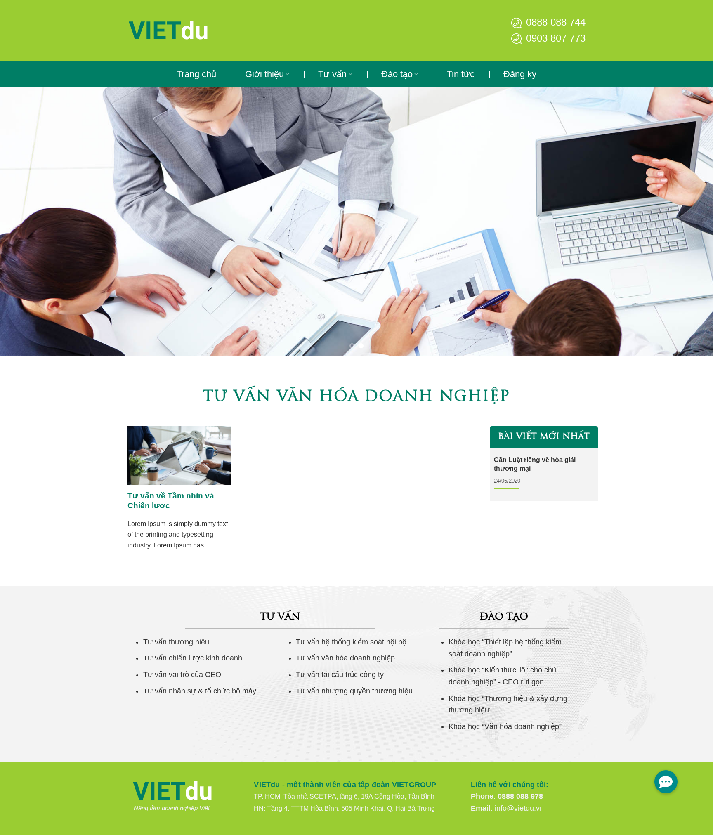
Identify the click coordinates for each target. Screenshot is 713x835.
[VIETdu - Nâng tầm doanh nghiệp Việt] (193, 30)
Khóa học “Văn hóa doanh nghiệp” (505, 726)
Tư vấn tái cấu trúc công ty (340, 674)
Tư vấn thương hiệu (176, 642)
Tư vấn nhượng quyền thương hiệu (354, 691)
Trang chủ (196, 74)
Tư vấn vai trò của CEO (182, 674)
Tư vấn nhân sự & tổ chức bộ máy (199, 691)
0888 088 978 (520, 796)
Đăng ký (519, 74)
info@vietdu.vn (519, 808)
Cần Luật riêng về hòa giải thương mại (535, 464)
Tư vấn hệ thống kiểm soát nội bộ (351, 642)
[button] (666, 781)
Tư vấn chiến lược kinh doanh (192, 658)
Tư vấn (332, 74)
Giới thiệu (264, 74)
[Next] (688, 221)
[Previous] (24, 221)
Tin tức (461, 74)
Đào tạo (397, 74)
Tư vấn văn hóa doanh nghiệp (345, 658)
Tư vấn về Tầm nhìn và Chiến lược (170, 500)
